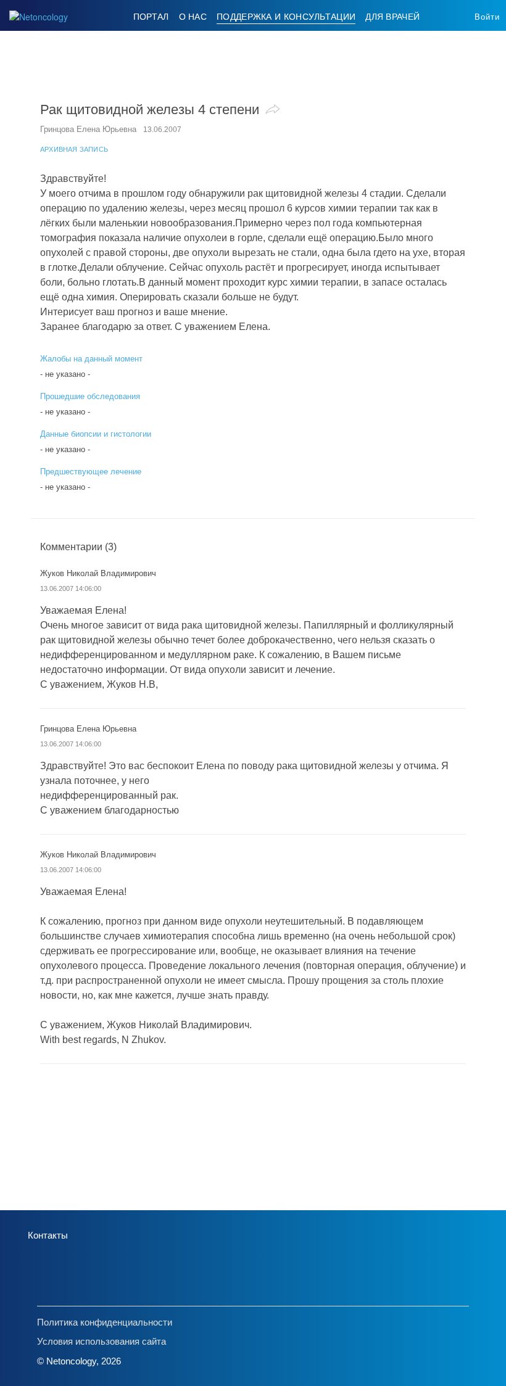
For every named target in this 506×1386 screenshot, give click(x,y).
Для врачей (392, 17)
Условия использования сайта (101, 1341)
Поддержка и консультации (286, 17)
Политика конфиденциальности (104, 1322)
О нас (193, 17)
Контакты (48, 1235)
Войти (487, 17)
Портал (151, 17)
